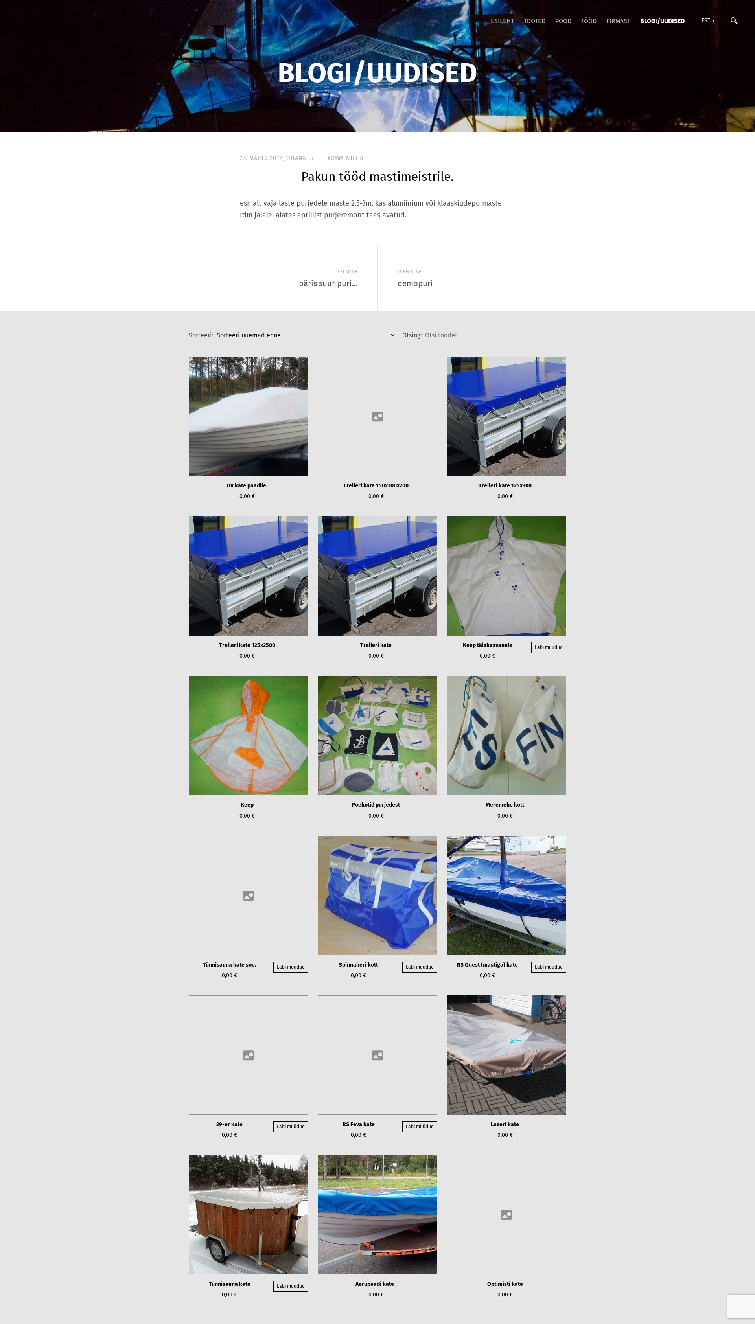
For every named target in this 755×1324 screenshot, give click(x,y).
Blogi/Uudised (662, 21)
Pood (563, 21)
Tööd (589, 21)
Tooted (534, 21)
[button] (707, 21)
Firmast (618, 21)
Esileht (502, 21)
